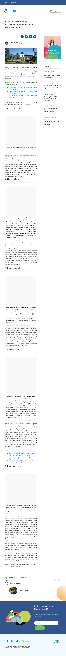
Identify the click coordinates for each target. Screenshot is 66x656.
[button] (54, 7)
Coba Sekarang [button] (52, 57)
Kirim (39, 627)
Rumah (46, 105)
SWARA (7, 67)
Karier (46, 94)
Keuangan (47, 83)
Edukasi (46, 71)
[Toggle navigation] (20, 11)
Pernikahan (8, 31)
